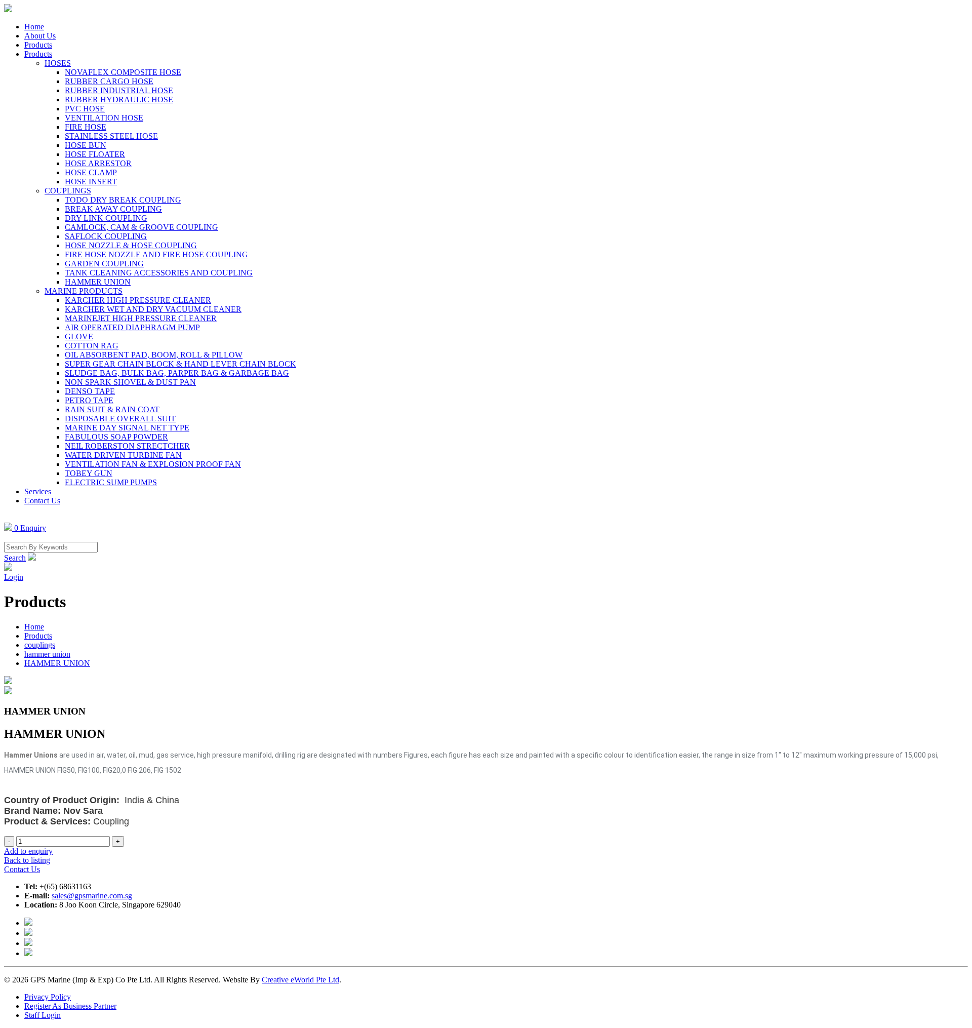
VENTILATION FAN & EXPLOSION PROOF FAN (153, 464)
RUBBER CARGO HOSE (109, 81)
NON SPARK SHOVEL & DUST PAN (130, 382)
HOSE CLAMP (91, 172)
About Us (40, 35)
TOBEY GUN (88, 473)
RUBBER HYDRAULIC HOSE (119, 99)
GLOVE (79, 336)
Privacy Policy (47, 997)
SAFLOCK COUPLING (106, 236)
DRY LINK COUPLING (106, 218)
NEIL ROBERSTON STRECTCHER (127, 446)
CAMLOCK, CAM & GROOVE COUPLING (141, 227)
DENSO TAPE (90, 391)
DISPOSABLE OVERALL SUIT (120, 418)
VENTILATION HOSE (104, 117)
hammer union (47, 654)
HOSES (58, 63)
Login (13, 577)
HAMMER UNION (98, 282)
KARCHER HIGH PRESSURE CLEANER (138, 300)
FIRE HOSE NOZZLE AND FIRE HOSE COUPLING (156, 254)
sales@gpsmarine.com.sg (92, 895)
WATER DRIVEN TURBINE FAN (123, 455)
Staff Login (42, 1015)
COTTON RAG (91, 345)
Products (38, 45)
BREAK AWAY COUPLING (113, 209)
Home (34, 26)
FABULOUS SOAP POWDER (116, 436)
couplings (39, 645)
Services (37, 491)
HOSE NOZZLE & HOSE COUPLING (131, 245)
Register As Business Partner (70, 1006)
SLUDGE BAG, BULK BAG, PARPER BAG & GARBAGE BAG (177, 373)
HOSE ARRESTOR (98, 163)
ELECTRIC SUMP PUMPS (111, 482)
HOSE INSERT (91, 181)
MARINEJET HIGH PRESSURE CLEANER (141, 318)
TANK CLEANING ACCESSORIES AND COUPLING (159, 272)
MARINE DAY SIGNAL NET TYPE (127, 427)
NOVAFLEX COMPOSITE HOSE (123, 72)
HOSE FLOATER (95, 154)
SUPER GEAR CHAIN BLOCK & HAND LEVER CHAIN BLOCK (180, 364)
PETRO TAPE (89, 400)
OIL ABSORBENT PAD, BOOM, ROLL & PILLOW (153, 354)
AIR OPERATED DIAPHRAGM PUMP (132, 327)
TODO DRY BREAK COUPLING (123, 199)
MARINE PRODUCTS (84, 291)
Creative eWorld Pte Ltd (300, 979)
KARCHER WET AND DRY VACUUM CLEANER (153, 309)
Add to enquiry (28, 851)
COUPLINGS (68, 190)
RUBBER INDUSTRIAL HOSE (119, 90)
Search (15, 557)
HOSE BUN (85, 145)
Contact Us (42, 500)
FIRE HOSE (85, 127)
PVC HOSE (85, 108)
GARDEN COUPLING (104, 263)
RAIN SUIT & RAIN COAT (112, 409)
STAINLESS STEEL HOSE (111, 136)
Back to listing (27, 860)
